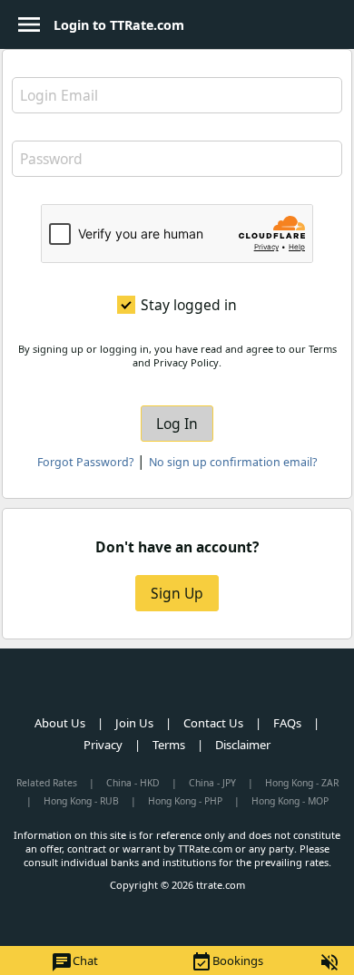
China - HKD (133, 782)
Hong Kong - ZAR (302, 782)
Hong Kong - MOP (290, 801)
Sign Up (177, 593)
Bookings (227, 962)
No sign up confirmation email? (233, 462)
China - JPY (212, 782)
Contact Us (213, 723)
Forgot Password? (85, 462)
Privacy (103, 744)
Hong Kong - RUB (81, 801)
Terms (168, 744)
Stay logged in (189, 305)
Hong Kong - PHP (185, 801)
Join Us (134, 723)
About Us (59, 723)
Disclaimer (242, 744)
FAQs (287, 723)
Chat (74, 962)
